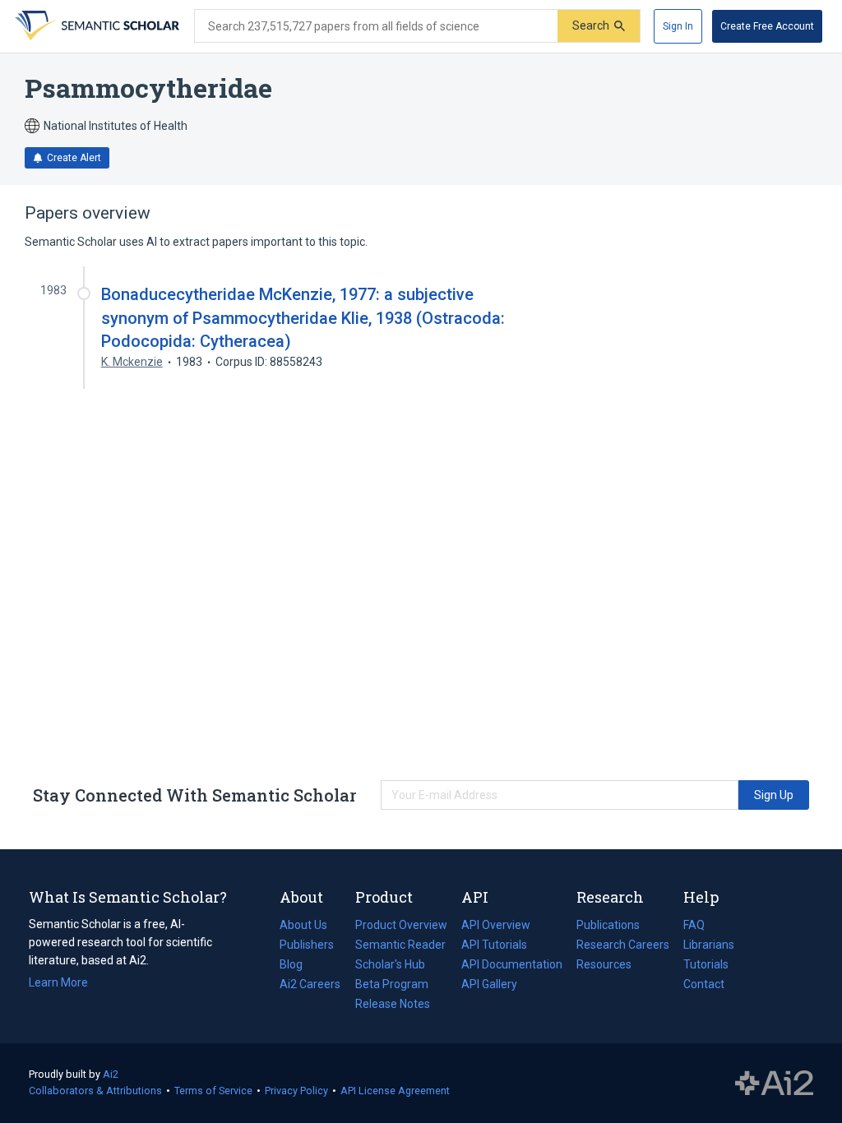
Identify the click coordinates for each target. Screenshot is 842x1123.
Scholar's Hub (390, 964)
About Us (303, 924)
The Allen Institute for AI (774, 1083)
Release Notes (392, 1003)
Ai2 (110, 1074)
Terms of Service (213, 1090)
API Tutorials (494, 944)
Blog (298, 966)
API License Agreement (395, 1090)
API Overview (495, 924)
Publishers (307, 944)
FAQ (694, 924)
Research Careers (622, 946)
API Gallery (489, 984)
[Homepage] (95, 26)
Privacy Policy (296, 1090)
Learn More (58, 982)
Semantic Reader (400, 944)
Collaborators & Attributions (95, 1090)
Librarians (708, 944)
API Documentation (511, 966)
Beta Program (391, 984)
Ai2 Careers (310, 985)
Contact (703, 984)
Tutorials (706, 964)
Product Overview (401, 924)
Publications (608, 926)
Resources (604, 966)
